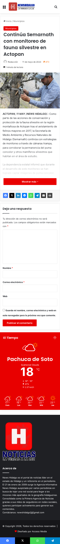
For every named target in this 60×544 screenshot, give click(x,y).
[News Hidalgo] (21, 6)
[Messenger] (24, 195)
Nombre (8, 268)
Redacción (13, 62)
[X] (11, 195)
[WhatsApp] (30, 195)
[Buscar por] (56, 8)
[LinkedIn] (18, 195)
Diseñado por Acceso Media (32, 531)
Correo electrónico (13, 282)
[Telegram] (37, 195)
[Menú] (4, 8)
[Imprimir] (49, 195)
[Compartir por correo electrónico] (43, 195)
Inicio (9, 21)
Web (5, 296)
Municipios (18, 21)
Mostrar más (29, 181)
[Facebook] (5, 195)
